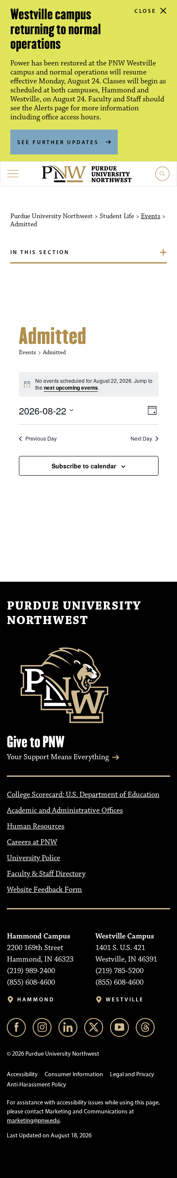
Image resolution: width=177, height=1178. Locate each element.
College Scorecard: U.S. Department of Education (83, 794)
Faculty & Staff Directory (46, 874)
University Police (33, 858)
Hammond (36, 999)
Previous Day (41, 438)
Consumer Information (74, 1074)
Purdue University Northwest (74, 613)
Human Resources (35, 826)
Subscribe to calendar (84, 466)
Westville (125, 999)
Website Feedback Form (44, 889)
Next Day (141, 438)
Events (150, 216)
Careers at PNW (32, 842)
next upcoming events (71, 387)
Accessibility (22, 1074)
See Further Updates (58, 142)
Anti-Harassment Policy (36, 1084)
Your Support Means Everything (58, 757)
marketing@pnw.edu (33, 1120)
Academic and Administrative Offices (65, 810)
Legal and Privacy (132, 1074)
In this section (40, 252)
